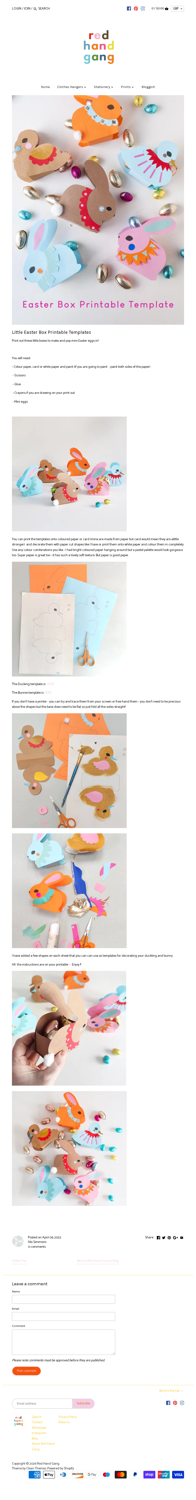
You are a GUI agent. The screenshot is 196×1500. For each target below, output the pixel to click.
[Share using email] (181, 1237)
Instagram (39, 1433)
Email (15, 1309)
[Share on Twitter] (163, 1237)
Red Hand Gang (48, 1464)
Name (16, 1291)
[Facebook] (129, 8)
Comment (18, 1326)
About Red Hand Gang (43, 1446)
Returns (64, 1422)
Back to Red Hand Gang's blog (98, 1261)
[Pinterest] (136, 8)
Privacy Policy (68, 1417)
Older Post (19, 1261)
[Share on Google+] (175, 1237)
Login (16, 8)
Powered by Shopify (60, 1468)
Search (37, 1417)
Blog (35, 1438)
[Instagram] (143, 8)
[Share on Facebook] (158, 1237)
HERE (50, 684)
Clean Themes (36, 1468)
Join (27, 8)
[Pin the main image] (169, 1237)
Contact (37, 1422)
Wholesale (39, 1428)
